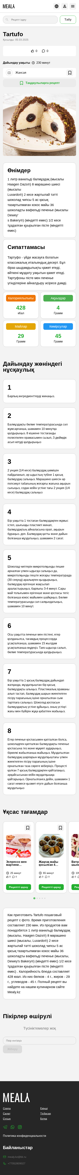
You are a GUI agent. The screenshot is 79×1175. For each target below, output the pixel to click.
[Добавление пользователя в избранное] (70, 72)
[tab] (34, 898)
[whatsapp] (12, 1127)
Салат (6, 1113)
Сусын (7, 1118)
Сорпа (7, 1108)
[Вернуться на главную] (9, 6)
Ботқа (43, 1118)
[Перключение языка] (56, 6)
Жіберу (12, 1049)
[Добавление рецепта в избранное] (27, 827)
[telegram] (5, 1127)
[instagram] (20, 1127)
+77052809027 (16, 1163)
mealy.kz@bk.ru (17, 1156)
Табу (67, 19)
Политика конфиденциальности (24, 1135)
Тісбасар (45, 1113)
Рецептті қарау (18, 887)
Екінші (44, 1108)
